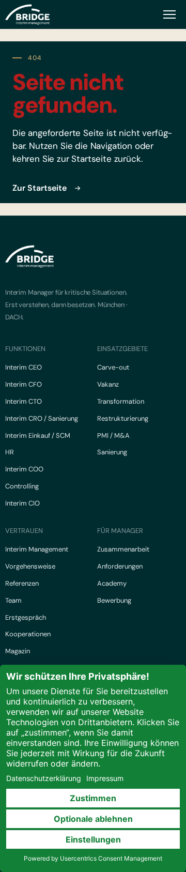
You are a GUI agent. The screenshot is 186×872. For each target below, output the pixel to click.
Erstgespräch (25, 617)
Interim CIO (22, 503)
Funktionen (25, 348)
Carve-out (113, 367)
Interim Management (36, 549)
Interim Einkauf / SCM (37, 435)
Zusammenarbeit (123, 549)
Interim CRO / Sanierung (41, 418)
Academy (112, 583)
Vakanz (108, 384)
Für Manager (120, 530)
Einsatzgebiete (122, 348)
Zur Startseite (39, 187)
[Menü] (169, 14)
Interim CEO (23, 367)
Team (13, 600)
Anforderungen (120, 566)
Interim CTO (23, 401)
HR (9, 452)
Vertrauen (24, 530)
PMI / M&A (113, 435)
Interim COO (24, 469)
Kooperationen (28, 634)
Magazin (17, 651)
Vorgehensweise (30, 566)
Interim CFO (23, 384)
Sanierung (112, 452)
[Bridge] (27, 14)
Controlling (22, 486)
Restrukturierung (122, 418)
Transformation (120, 401)
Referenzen (22, 583)
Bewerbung (114, 600)
